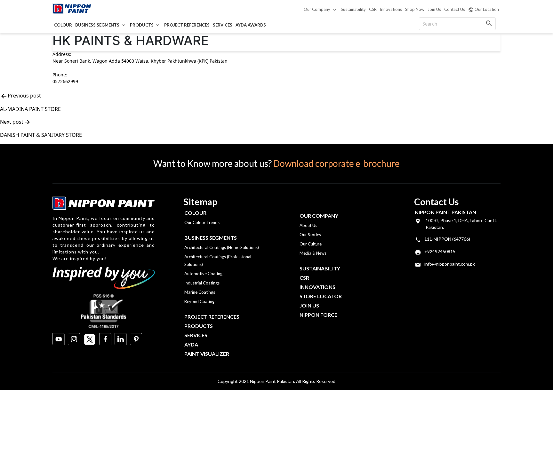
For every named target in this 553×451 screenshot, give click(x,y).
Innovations (391, 9)
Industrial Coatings (202, 282)
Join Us (434, 9)
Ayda (191, 344)
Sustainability (353, 9)
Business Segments (97, 24)
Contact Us (454, 9)
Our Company (317, 9)
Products (142, 24)
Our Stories (310, 234)
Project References (187, 24)
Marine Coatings (199, 292)
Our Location (487, 9)
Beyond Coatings (200, 301)
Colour (63, 24)
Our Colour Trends (202, 222)
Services (222, 24)
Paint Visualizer (206, 354)
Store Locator (321, 296)
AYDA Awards (251, 24)
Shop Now (414, 9)
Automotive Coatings (204, 273)
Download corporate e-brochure (336, 163)
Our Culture (311, 243)
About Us (308, 225)
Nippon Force (318, 315)
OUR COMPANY (319, 216)
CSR (373, 9)
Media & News (313, 253)
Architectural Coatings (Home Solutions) (221, 247)
